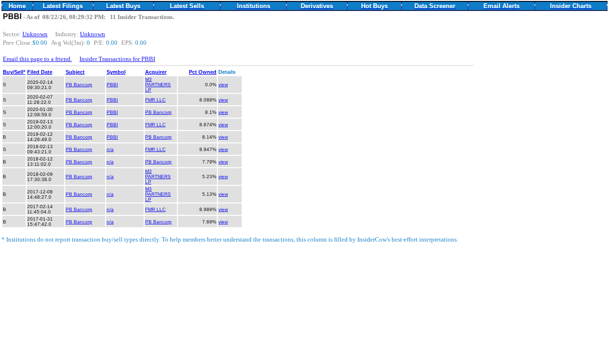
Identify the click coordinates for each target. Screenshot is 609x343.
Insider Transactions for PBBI (117, 58)
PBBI (112, 84)
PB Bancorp (79, 84)
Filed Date (39, 72)
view (223, 84)
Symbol (116, 72)
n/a (110, 149)
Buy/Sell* (14, 72)
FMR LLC (155, 99)
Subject (75, 72)
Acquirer (156, 72)
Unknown (35, 34)
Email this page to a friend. (37, 58)
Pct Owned (202, 72)
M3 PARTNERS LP (158, 84)
